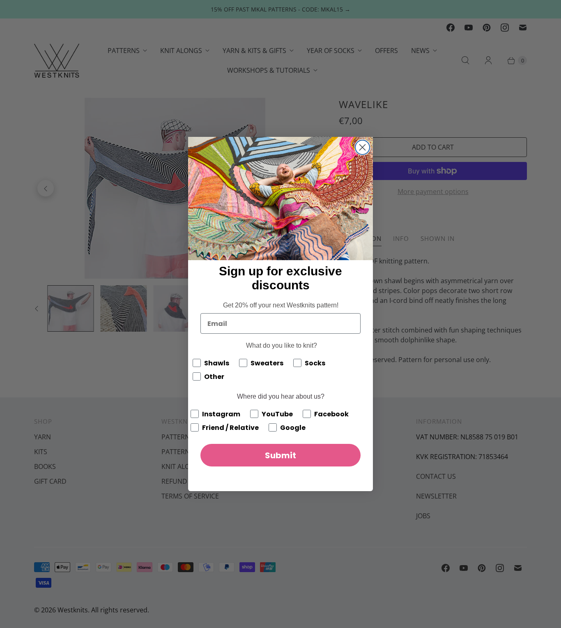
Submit (280, 455)
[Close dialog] (362, 147)
